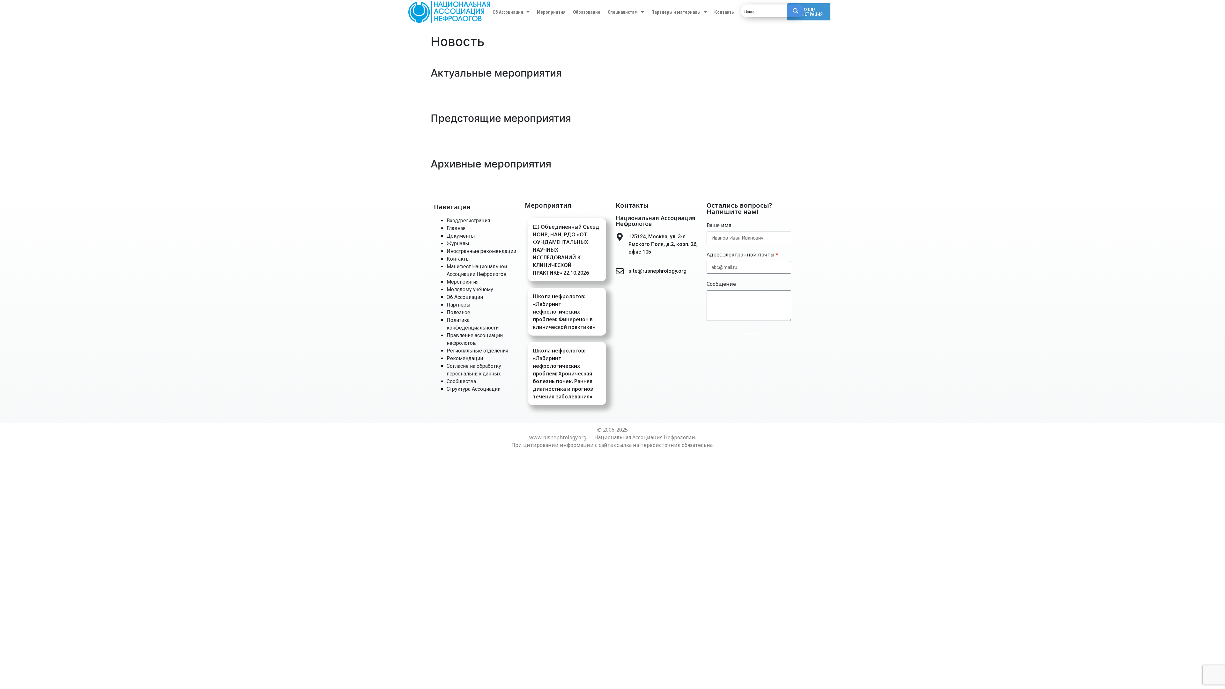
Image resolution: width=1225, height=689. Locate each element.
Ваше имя (719, 225)
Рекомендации (465, 358)
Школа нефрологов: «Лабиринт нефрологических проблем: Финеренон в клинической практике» (564, 311)
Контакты (724, 12)
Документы (461, 236)
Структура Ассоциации (474, 389)
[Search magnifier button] (796, 10)
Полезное (458, 312)
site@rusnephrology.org (657, 271)
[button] (808, 11)
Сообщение (721, 283)
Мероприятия (551, 12)
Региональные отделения (477, 351)
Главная (456, 228)
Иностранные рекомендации (481, 251)
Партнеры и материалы (676, 12)
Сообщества (461, 381)
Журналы (458, 244)
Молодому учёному (470, 289)
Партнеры (459, 305)
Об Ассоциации (508, 12)
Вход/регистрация (468, 221)
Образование (586, 12)
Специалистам (623, 12)
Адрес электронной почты (741, 254)
